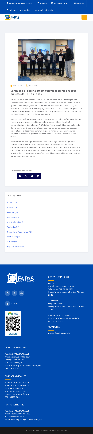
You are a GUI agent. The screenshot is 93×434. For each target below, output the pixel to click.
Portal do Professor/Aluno (20, 3)
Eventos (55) (12, 212)
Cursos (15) (12, 241)
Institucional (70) (15, 222)
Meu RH (14, 303)
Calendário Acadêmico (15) (19, 232)
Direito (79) (12, 207)
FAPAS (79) (12, 203)
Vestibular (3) (13, 237)
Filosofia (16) (13, 217)
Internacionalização (44, 10)
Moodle (43, 3)
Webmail (80, 3)
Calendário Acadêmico (19, 10)
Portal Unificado (61, 3)
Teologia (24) (13, 227)
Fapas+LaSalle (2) (15, 246)
